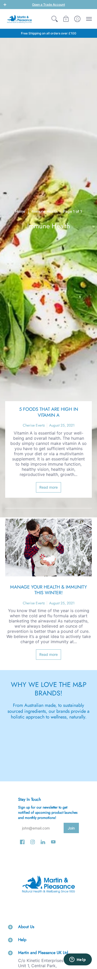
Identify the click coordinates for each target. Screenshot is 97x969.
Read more (48, 487)
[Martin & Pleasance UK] (19, 18)
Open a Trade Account (48, 4)
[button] (5, 4)
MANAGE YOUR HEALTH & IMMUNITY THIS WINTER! (48, 590)
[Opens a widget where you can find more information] (77, 959)
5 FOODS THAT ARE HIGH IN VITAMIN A (48, 412)
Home (20, 211)
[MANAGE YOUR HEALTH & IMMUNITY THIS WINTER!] (48, 547)
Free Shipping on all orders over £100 (48, 33)
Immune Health (44, 211)
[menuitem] (54, 18)
